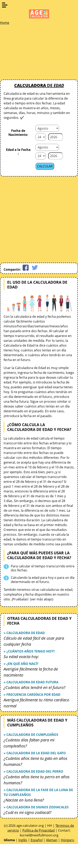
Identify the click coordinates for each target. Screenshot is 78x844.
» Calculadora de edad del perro (33, 771)
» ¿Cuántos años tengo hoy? (29, 651)
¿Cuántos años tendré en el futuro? (34, 687)
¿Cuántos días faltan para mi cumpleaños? (29, 743)
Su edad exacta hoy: (21, 656)
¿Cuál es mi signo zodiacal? (27, 812)
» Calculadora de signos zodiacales (36, 807)
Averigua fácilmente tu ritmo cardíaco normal (36, 703)
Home (4, 22)
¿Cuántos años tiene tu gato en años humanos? (35, 761)
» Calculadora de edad (24, 633)
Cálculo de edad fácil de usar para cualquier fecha (34, 641)
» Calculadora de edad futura (31, 682)
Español (37, 840)
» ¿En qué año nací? (21, 663)
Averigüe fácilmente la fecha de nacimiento (31, 672)
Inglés (22, 840)
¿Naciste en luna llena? (24, 800)
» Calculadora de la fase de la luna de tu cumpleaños (38, 792)
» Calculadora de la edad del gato (35, 753)
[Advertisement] (30, 53)
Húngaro (67, 840)
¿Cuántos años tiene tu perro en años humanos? (37, 780)
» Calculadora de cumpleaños (31, 734)
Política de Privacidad (38, 830)
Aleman (51, 840)
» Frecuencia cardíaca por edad (32, 694)
